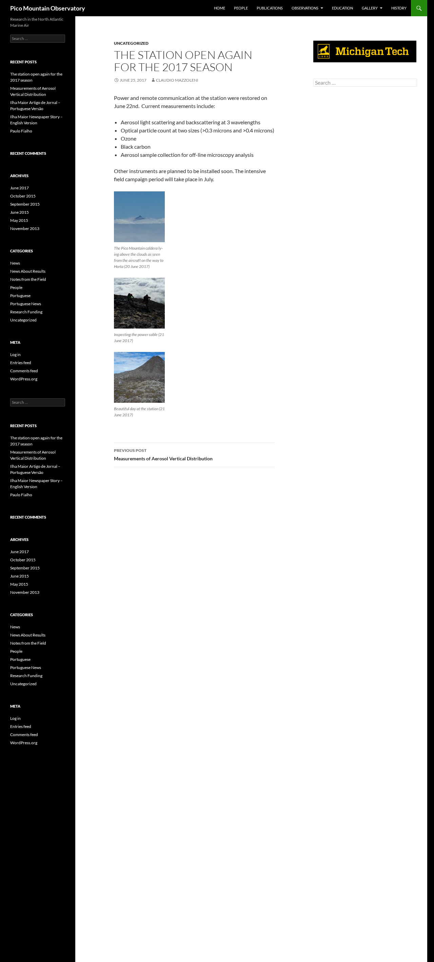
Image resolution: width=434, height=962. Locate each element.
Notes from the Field (28, 279)
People (241, 8)
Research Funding (26, 311)
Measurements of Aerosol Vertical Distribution (163, 454)
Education (342, 8)
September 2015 (25, 204)
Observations (305, 8)
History (399, 8)
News (15, 263)
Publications (270, 8)
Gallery (370, 8)
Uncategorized (131, 43)
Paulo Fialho (21, 130)
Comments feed (24, 370)
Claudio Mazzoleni (177, 80)
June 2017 (19, 187)
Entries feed (20, 362)
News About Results (27, 271)
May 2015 (19, 220)
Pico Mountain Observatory (47, 8)
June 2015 (19, 212)
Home (219, 8)
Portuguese (20, 295)
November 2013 (24, 228)
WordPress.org (23, 378)
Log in (15, 354)
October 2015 (23, 195)
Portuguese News (25, 303)
